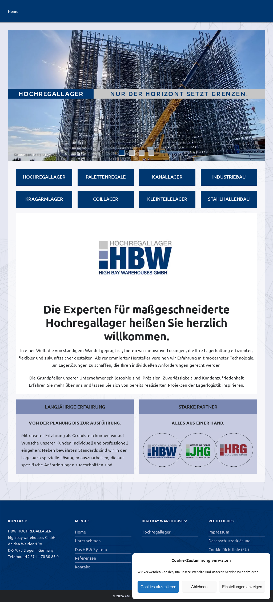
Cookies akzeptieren (158, 586)
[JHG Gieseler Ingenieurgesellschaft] (202, 453)
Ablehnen (199, 586)
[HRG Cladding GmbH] (237, 453)
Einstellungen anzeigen (242, 586)
